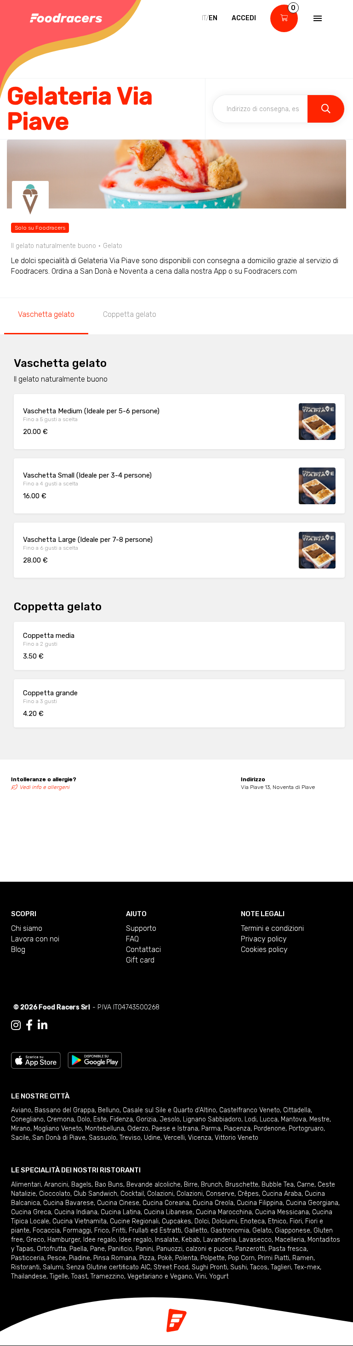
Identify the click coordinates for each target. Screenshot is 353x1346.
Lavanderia (219, 1240)
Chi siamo (26, 928)
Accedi (244, 18)
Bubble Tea (278, 1184)
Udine (152, 1138)
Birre (191, 1184)
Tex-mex (307, 1267)
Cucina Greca (31, 1212)
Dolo (83, 1119)
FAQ (132, 939)
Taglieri (281, 1267)
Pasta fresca (287, 1249)
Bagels (81, 1184)
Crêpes (248, 1194)
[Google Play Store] (95, 1059)
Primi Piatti (273, 1258)
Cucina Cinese (118, 1203)
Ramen (302, 1258)
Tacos (259, 1267)
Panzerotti (250, 1249)
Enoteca (252, 1221)
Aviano (21, 1110)
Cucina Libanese (168, 1212)
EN (213, 18)
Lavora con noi (35, 939)
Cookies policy (264, 949)
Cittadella (297, 1110)
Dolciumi (224, 1221)
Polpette (212, 1258)
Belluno (109, 1110)
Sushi (238, 1267)
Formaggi (77, 1230)
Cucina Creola (213, 1203)
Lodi (250, 1119)
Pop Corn (241, 1258)
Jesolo (169, 1119)
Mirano (20, 1128)
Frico (101, 1230)
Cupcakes (176, 1221)
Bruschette (241, 1184)
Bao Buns (109, 1184)
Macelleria (289, 1240)
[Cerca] (325, 109)
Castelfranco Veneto (249, 1110)
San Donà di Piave (58, 1138)
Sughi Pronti (209, 1267)
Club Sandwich (95, 1194)
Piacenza (237, 1128)
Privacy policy (264, 939)
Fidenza (121, 1119)
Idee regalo (99, 1240)
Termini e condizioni (272, 928)
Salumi (53, 1267)
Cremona (60, 1119)
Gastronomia (230, 1230)
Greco (35, 1240)
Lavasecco (255, 1240)
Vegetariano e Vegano (159, 1276)
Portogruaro (306, 1128)
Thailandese (28, 1276)
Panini (144, 1249)
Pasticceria (27, 1258)
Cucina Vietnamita (79, 1221)
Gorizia (146, 1119)
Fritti (118, 1230)
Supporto (141, 928)
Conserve (220, 1194)
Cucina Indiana (75, 1212)
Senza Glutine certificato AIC (108, 1267)
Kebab (191, 1240)
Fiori (296, 1221)
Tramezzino (107, 1276)
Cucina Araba (282, 1194)
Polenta (186, 1258)
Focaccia (46, 1230)
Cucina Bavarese (68, 1203)
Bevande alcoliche (153, 1184)
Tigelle (59, 1276)
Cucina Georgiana (312, 1203)
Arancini (56, 1184)
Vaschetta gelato (46, 314)
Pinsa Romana (114, 1258)
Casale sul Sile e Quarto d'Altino (169, 1110)
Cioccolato (54, 1194)
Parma (211, 1128)
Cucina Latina (121, 1212)
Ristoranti (25, 1267)
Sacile (20, 1138)
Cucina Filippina (260, 1203)
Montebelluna (104, 1128)
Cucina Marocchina (224, 1212)
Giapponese (292, 1230)
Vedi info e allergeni (45, 787)
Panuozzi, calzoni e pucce (194, 1249)
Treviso (130, 1138)
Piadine (79, 1258)
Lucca (269, 1119)
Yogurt (218, 1276)
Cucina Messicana (282, 1212)
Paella (78, 1249)
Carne (305, 1184)
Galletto (195, 1230)
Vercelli (174, 1138)
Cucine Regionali (134, 1221)
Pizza (146, 1258)
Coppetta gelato (129, 314)
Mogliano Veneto (58, 1128)
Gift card (140, 960)
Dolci (201, 1221)
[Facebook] (29, 1025)
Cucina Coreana (165, 1203)
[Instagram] (16, 1025)
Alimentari (26, 1184)
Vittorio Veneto (236, 1138)
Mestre (319, 1119)
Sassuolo (102, 1138)
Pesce (56, 1258)
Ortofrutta (51, 1249)
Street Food (171, 1267)
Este (100, 1119)
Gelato (262, 1230)
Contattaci (143, 949)
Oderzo (137, 1128)
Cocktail (132, 1194)
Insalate (166, 1240)
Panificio (120, 1249)
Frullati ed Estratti (155, 1230)
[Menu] (316, 18)
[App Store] (36, 1059)
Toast (79, 1276)
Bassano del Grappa (64, 1110)
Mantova (293, 1119)
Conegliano (27, 1119)
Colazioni (160, 1194)
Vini (200, 1276)
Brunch (211, 1184)
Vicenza (199, 1138)
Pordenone (269, 1128)
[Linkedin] (42, 1025)
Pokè (165, 1258)
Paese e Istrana (175, 1128)
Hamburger (63, 1240)
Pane (97, 1249)
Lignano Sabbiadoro (212, 1119)
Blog (18, 949)
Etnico (277, 1221)
